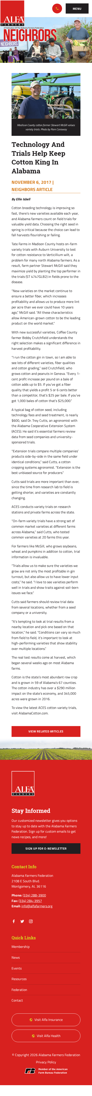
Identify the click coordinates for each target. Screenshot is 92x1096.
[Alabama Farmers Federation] (23, 783)
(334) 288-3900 (57, 8)
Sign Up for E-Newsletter (46, 848)
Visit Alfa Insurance (48, 1019)
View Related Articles (46, 731)
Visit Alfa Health (49, 1035)
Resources (19, 978)
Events (17, 968)
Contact (17, 1000)
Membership (21, 946)
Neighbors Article (32, 189)
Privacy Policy (46, 1062)
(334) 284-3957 (30, 900)
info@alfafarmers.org (36, 906)
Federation (19, 989)
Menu (77, 8)
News (16, 957)
